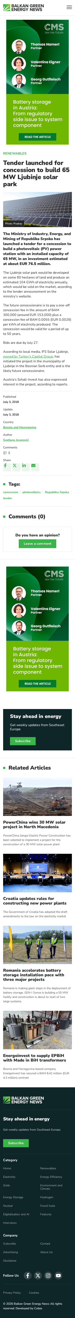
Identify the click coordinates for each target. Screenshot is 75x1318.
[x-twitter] (38, 1276)
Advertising (10, 1252)
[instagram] (48, 1276)
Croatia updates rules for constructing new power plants (34, 901)
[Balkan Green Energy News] (23, 7)
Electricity (9, 1177)
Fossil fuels (47, 1206)
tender (7, 498)
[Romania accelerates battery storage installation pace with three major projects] (37, 945)
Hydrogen (46, 1197)
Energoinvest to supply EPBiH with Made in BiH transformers (34, 1058)
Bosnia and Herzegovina (19, 427)
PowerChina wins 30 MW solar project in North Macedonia (34, 824)
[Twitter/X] (16, 467)
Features (45, 1214)
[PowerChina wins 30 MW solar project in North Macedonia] (37, 796)
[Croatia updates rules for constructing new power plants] (37, 873)
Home (7, 1168)
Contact (45, 1243)
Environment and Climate (51, 1187)
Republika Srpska (57, 492)
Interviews (10, 1223)
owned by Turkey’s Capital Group (28, 356)
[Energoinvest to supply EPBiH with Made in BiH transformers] (37, 1030)
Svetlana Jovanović (16, 440)
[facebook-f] (28, 1276)
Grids (6, 1185)
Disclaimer (9, 1260)
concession (10, 492)
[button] (69, 8)
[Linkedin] (26, 467)
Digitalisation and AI (16, 1214)
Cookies (34, 1292)
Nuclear (8, 1206)
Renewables (14, 153)
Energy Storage (13, 1197)
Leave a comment (37, 543)
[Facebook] (7, 467)
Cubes (38, 1308)
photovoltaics (31, 492)
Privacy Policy (12, 1292)
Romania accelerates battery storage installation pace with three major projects (33, 975)
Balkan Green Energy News (31, 1304)
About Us (46, 1252)
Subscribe (23, 741)
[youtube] (58, 1276)
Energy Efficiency (51, 1177)
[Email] (35, 467)
